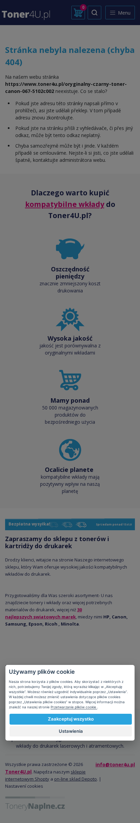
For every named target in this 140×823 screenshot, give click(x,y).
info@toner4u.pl (115, 764)
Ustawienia (71, 731)
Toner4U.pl (18, 771)
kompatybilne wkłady (64, 204)
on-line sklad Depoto (75, 779)
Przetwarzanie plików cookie (74, 707)
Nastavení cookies (24, 786)
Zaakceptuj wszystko (71, 719)
